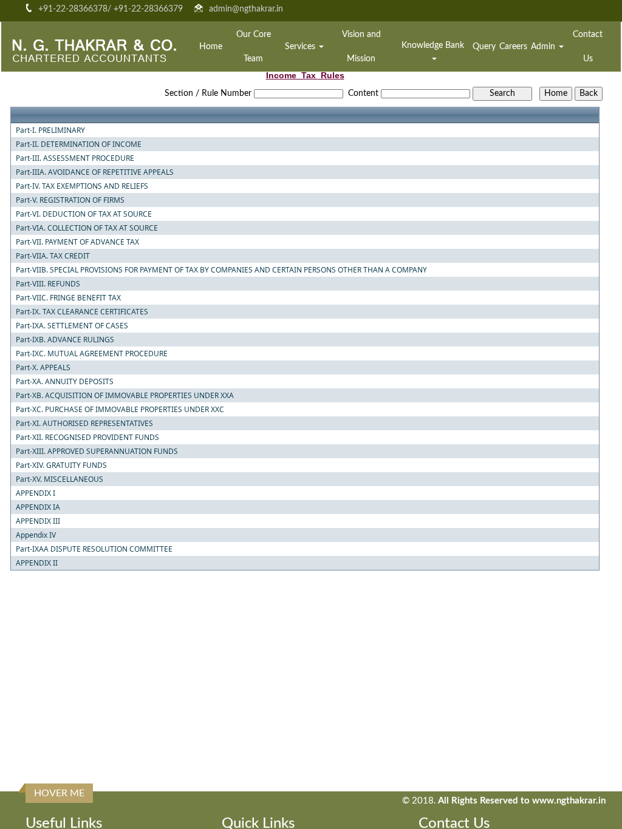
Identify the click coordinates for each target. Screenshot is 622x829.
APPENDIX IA (38, 507)
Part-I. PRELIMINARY (50, 130)
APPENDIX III (38, 521)
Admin (544, 46)
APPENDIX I (35, 493)
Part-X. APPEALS (43, 368)
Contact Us (588, 46)
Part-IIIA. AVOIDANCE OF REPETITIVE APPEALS (95, 172)
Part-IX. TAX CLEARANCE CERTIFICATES (82, 312)
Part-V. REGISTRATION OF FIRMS (70, 200)
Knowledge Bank (434, 45)
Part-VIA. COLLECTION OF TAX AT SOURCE (87, 228)
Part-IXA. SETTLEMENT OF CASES (72, 326)
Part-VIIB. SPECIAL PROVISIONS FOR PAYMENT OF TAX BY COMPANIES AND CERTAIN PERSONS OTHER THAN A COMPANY (221, 270)
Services (301, 46)
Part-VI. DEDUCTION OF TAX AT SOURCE (84, 214)
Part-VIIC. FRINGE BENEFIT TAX (68, 298)
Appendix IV (36, 535)
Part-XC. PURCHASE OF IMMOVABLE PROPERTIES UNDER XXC (120, 409)
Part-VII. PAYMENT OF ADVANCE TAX (77, 242)
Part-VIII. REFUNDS (48, 284)
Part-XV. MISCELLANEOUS (59, 479)
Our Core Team (253, 46)
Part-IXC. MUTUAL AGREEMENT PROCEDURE (92, 354)
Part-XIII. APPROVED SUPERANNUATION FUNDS (97, 451)
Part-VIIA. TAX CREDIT (53, 256)
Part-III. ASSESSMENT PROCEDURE (75, 158)
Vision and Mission (361, 46)
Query (484, 46)
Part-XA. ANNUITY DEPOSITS (65, 382)
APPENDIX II (37, 563)
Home (210, 46)
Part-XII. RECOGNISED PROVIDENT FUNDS (87, 437)
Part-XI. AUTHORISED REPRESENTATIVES (84, 423)
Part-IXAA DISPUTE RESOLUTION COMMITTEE (94, 549)
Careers (513, 46)
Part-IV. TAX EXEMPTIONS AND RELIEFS (82, 186)
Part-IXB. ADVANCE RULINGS (65, 340)
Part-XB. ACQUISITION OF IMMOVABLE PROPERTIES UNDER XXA (125, 396)
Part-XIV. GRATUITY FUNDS (61, 465)
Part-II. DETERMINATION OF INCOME (79, 144)
